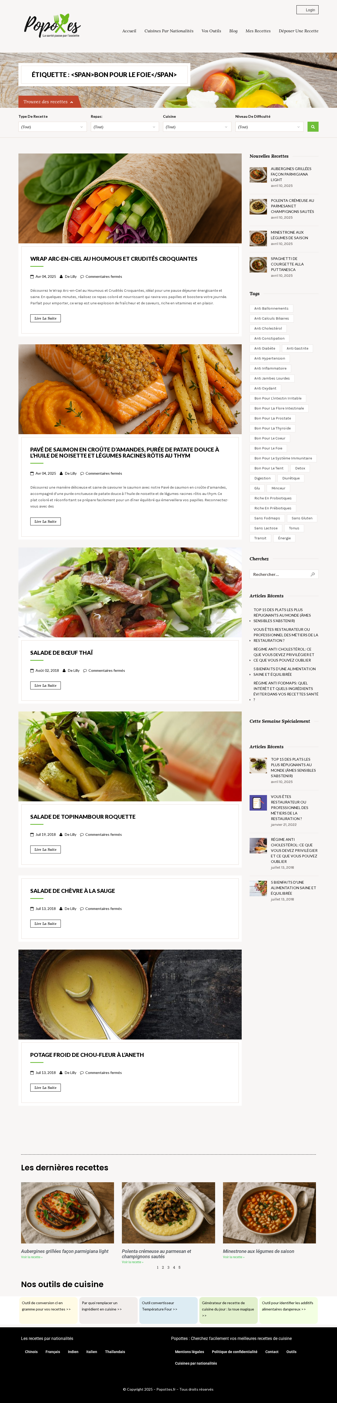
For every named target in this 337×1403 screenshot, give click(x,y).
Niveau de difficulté (252, 116)
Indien (73, 1352)
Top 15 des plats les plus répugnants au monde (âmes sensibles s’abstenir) (282, 615)
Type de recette (33, 116)
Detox (300, 468)
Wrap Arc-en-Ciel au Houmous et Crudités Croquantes (113, 258)
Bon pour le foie (268, 448)
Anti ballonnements (271, 308)
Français (53, 1352)
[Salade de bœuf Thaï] (130, 591)
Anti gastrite (297, 348)
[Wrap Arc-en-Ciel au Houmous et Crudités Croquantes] (130, 198)
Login (310, 9)
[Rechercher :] (284, 574)
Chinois (31, 1352)
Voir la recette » (32, 1257)
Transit (260, 538)
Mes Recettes (258, 30)
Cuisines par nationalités (169, 30)
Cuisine (169, 116)
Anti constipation (269, 338)
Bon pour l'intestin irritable (277, 398)
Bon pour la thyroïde (272, 428)
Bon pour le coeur (269, 438)
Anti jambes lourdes (272, 378)
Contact (272, 1352)
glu (257, 488)
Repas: (96, 116)
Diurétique (291, 478)
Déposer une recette (299, 30)
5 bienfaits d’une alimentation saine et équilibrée (285, 672)
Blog (233, 30)
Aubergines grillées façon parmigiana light (291, 174)
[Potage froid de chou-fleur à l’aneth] (130, 993)
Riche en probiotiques (273, 498)
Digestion (262, 478)
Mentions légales (189, 1352)
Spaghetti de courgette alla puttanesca (287, 264)
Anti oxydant (265, 388)
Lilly (74, 276)
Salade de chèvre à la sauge (72, 891)
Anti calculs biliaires (271, 318)
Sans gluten (302, 518)
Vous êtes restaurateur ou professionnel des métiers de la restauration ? (286, 635)
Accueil (129, 30)
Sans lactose (265, 528)
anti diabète (264, 348)
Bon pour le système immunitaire (283, 458)
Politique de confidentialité (234, 1352)
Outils (291, 1352)
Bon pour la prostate (272, 418)
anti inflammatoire (270, 368)
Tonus (294, 528)
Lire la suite (45, 318)
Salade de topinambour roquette (83, 816)
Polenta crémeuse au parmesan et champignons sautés (292, 206)
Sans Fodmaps (267, 518)
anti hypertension (269, 358)
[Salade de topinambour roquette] (130, 755)
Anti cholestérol (268, 328)
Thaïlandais (115, 1352)
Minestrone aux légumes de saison (289, 235)
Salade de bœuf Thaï (61, 652)
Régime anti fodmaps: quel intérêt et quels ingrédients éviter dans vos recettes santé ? (286, 691)
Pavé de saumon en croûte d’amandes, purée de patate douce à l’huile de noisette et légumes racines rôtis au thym (124, 452)
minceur (278, 488)
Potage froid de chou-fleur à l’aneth (87, 1055)
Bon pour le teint (269, 468)
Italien (91, 1352)
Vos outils (211, 30)
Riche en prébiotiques (272, 508)
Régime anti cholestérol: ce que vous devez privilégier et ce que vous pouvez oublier (284, 654)
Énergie (284, 538)
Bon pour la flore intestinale (279, 408)
